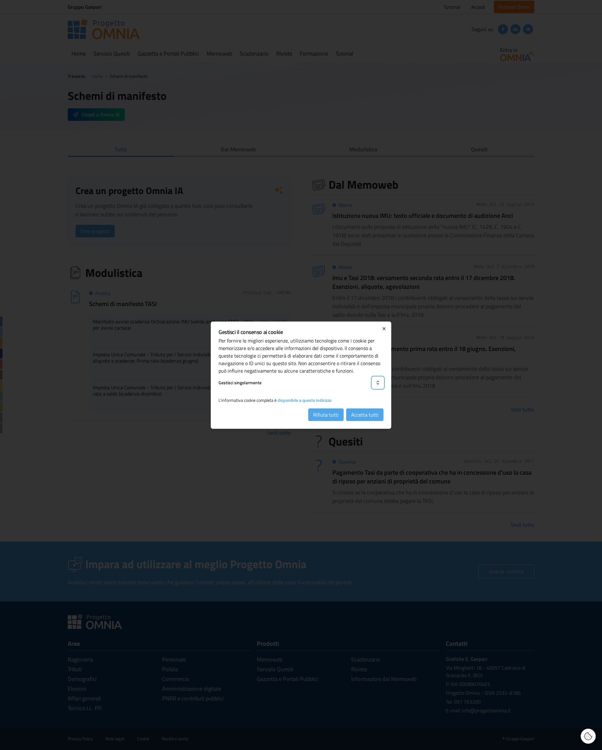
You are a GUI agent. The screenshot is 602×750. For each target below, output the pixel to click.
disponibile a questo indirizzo (304, 400)
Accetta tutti (364, 414)
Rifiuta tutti (326, 414)
